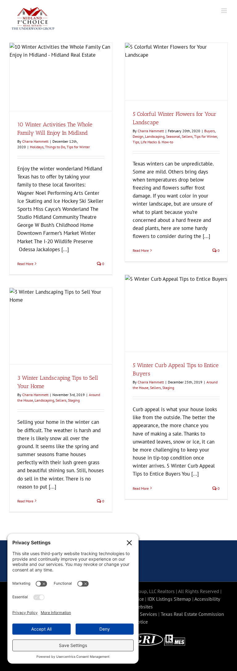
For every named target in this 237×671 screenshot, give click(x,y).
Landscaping (154, 136)
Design (138, 136)
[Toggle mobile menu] (224, 10)
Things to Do (55, 147)
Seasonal (173, 136)
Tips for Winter (78, 147)
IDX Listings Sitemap (169, 599)
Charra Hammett (35, 141)
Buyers (209, 131)
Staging (168, 387)
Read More (25, 263)
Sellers (187, 136)
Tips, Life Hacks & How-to (153, 142)
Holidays (37, 147)
